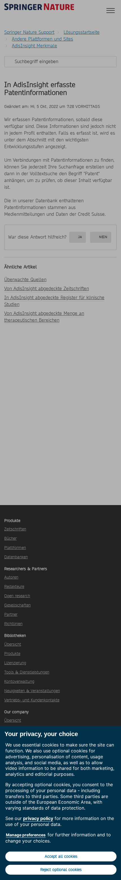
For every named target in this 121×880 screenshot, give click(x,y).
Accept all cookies (61, 856)
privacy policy (38, 818)
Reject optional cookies (61, 869)
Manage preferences (26, 834)
